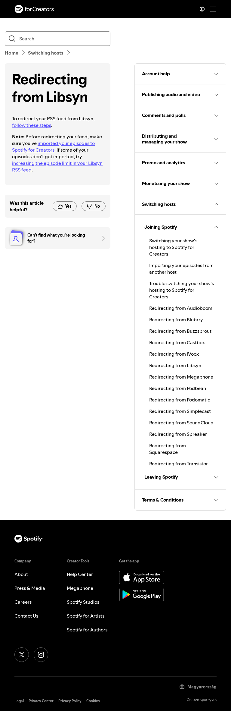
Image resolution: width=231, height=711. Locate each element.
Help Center (80, 574)
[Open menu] (213, 9)
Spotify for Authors (87, 629)
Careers (23, 602)
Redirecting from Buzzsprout (180, 331)
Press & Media (29, 588)
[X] (21, 654)
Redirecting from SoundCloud (181, 422)
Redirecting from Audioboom (180, 308)
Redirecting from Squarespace (167, 448)
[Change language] (202, 9)
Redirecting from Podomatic (179, 399)
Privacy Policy (70, 700)
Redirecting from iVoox (174, 354)
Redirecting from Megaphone (181, 376)
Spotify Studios (83, 602)
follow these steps (31, 125)
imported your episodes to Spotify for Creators (53, 146)
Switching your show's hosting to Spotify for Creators (173, 247)
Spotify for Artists (85, 615)
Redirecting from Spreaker (178, 434)
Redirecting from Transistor (178, 463)
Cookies (93, 700)
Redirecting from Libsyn (175, 365)
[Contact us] (101, 238)
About (21, 574)
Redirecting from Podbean (177, 388)
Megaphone (80, 588)
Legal (19, 700)
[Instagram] (41, 654)
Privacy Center (41, 700)
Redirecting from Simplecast (180, 411)
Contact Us (26, 615)
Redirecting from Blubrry (176, 319)
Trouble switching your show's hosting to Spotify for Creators (181, 290)
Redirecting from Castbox (177, 342)
